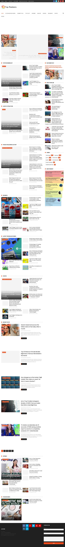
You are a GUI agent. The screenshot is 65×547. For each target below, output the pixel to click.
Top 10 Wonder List (8, 63)
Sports (56, 13)
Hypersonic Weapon (42, 53)
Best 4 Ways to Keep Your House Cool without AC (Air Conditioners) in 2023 (15, 489)
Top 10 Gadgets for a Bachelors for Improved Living (11, 255)
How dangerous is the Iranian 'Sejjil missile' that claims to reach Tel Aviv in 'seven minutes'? (33, 56)
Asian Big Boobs (59, 37)
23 (9, 451)
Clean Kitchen (5, 459)
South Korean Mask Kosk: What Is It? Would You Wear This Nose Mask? (35, 501)
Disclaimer (16, 1)
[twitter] (56, 1)
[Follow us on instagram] (33, 525)
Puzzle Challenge (49, 162)
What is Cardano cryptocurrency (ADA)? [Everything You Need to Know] (57, 141)
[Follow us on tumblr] (24, 528)
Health (4, 109)
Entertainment (55, 160)
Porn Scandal (59, 47)
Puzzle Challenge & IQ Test (10, 144)
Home (2, 1)
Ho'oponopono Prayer (10, 13)
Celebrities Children (11, 39)
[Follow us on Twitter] (27, 525)
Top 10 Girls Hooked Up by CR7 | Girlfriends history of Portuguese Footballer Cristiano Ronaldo (11, 293)
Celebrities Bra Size (49, 164)
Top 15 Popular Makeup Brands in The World (11, 516)
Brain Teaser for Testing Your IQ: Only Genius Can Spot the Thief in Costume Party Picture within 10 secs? (11, 162)
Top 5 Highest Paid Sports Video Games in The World (15, 310)
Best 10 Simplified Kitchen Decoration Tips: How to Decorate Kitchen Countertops (15, 482)
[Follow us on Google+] (30, 525)
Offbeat (5, 456)
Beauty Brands (5, 500)
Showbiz (34, 13)
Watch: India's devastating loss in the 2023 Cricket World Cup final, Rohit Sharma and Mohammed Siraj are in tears (15, 302)
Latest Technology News (9, 236)
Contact (11, 1)
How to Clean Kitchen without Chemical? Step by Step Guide (11, 475)
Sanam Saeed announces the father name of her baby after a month (9, 42)
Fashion (44, 13)
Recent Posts (6, 322)
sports (47, 157)
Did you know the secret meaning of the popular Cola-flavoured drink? (10, 213)
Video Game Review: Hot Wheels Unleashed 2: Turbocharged (35, 311)
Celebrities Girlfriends (7, 279)
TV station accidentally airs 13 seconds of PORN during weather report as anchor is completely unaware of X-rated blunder (56, 53)
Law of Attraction (8, 106)
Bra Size (39, 13)
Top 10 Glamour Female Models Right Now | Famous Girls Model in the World (9, 54)
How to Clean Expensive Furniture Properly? (34, 459)
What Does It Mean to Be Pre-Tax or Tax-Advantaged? (57, 147)
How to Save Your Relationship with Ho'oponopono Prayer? (11, 125)
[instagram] (58, 1)
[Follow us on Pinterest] (39, 525)
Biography (50, 13)
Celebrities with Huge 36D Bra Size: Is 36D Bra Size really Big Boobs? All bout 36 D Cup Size (58, 128)
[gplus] (63, 1)
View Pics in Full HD (23, 1)
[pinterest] (61, 1)
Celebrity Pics (20, 13)
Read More (24, 338)
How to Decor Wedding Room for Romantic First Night (35, 466)
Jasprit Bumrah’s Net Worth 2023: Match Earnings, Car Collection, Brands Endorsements (35, 280)
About (6, 1)
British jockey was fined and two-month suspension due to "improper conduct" (35, 295)
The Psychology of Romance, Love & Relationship (56, 108)
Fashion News (6, 497)
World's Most (55, 157)
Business (5, 195)
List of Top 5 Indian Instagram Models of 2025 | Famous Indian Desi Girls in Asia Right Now (56, 41)
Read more (51, 176)
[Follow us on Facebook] (24, 525)
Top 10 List (27, 13)
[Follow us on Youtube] (36, 525)
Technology (5, 239)
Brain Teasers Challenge (7, 148)
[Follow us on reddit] (27, 528)
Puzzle (2, 16)
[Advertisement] (32, 27)
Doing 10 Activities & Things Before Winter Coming (35, 477)
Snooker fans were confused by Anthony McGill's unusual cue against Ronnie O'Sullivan (36, 288)
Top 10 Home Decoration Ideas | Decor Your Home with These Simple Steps (35, 489)
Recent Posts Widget (48, 206)
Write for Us (31, 1)
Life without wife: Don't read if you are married (35, 471)
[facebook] (54, 1)
